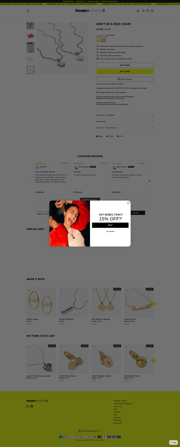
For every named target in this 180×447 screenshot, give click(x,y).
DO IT (110, 225)
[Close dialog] (128, 203)
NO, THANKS (110, 231)
